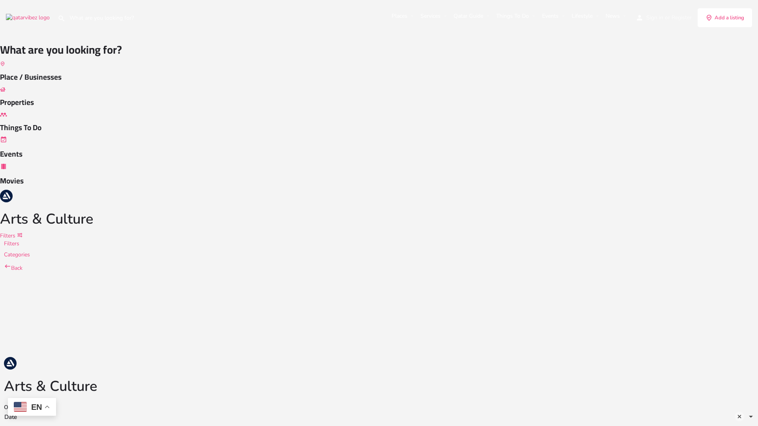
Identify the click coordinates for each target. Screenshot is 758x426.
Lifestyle (582, 16)
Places (399, 16)
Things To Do (512, 16)
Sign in (654, 17)
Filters (8, 235)
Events (550, 16)
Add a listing (729, 17)
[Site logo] (29, 17)
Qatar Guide (468, 16)
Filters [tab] (11, 243)
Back (17, 268)
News (613, 16)
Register (682, 17)
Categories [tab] (17, 254)
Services (430, 16)
